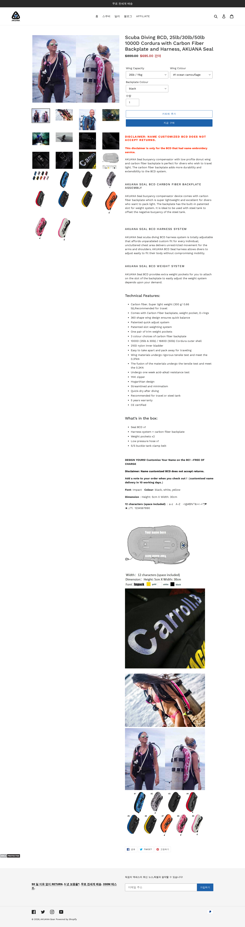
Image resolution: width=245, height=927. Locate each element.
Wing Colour (178, 68)
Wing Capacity (135, 68)
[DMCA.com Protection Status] (10, 857)
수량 (128, 95)
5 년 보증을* (71, 884)
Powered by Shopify (66, 919)
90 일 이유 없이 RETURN (47, 884)
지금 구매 (169, 122)
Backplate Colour (137, 82)
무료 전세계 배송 (91, 884)
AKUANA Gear (47, 919)
